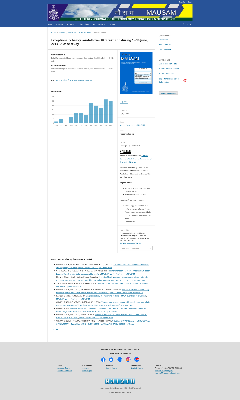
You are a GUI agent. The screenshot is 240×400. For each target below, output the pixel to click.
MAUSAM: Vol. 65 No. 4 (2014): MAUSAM (116, 305)
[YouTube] (136, 361)
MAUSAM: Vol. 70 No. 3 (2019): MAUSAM (96, 318)
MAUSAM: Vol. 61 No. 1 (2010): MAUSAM (73, 299)
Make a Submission (168, 93)
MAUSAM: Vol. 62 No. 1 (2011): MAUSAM (100, 311)
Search (187, 24)
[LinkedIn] (119, 361)
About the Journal (64, 368)
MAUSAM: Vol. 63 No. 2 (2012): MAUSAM (126, 292)
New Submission (137, 368)
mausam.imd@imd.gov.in (164, 371)
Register (182, 2)
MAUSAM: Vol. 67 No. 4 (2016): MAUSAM (117, 324)
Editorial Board (165, 44)
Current (59, 24)
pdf (125, 102)
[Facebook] (103, 361)
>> (57, 329)
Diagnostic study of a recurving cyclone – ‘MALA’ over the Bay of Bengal (116, 296)
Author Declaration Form (169, 68)
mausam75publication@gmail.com (167, 373)
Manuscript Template (168, 64)
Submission (163, 39)
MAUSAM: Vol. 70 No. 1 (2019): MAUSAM (118, 274)
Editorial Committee (65, 371)
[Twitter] (111, 361)
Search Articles (111, 368)
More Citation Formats (130, 248)
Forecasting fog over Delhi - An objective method (118, 283)
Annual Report (87, 371)
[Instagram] (128, 361)
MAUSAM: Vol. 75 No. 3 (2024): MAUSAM (128, 280)
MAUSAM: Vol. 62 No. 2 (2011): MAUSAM (95, 267)
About (113, 24)
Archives (70, 24)
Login (190, 2)
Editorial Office (165, 49)
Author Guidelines (166, 73)
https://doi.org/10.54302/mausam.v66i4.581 (74, 80)
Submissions (83, 24)
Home (50, 24)
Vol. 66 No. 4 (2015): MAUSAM (79, 32)
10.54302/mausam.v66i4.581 (130, 243)
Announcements (99, 24)
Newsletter (86, 368)
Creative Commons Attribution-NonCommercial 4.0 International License (136, 159)
